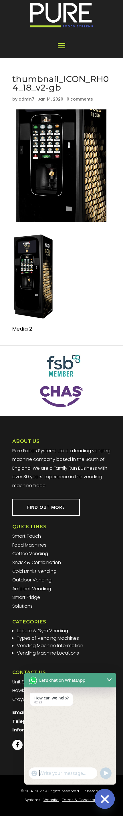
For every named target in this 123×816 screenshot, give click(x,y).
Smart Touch (26, 536)
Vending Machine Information (50, 645)
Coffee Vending (30, 553)
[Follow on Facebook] (17, 745)
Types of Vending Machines (48, 638)
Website (51, 800)
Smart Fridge (26, 597)
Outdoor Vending (31, 580)
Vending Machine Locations (48, 653)
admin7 (26, 99)
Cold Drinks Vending (34, 571)
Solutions (22, 606)
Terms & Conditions (80, 800)
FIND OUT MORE (46, 507)
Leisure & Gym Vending (42, 630)
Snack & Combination (36, 562)
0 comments (80, 99)
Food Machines (29, 545)
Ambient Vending (31, 588)
